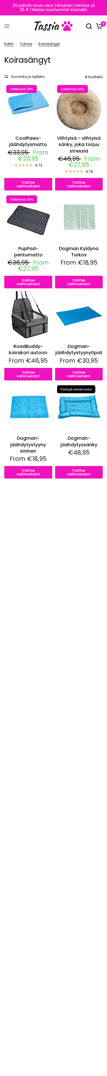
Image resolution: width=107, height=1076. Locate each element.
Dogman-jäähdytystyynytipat (78, 349)
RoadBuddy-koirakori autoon (28, 349)
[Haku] (89, 26)
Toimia (26, 43)
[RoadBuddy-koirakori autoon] (28, 315)
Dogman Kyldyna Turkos (78, 252)
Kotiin (9, 43)
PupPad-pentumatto (28, 252)
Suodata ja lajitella (28, 76)
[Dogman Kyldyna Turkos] (79, 217)
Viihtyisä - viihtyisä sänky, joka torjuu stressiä (79, 144)
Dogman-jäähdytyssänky (78, 441)
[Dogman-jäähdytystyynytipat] (79, 315)
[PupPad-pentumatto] (28, 217)
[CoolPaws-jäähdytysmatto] (28, 107)
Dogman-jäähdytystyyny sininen (28, 444)
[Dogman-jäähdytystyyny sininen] (28, 407)
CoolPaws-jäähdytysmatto (28, 141)
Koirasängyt (49, 43)
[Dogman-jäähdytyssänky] (79, 407)
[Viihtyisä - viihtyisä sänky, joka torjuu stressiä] (79, 107)
